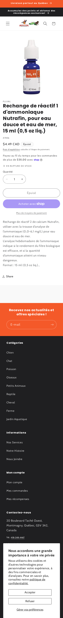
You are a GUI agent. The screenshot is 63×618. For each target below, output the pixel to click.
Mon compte (14, 482)
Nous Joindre (14, 459)
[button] (8, 23)
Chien (10, 352)
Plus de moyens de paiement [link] (31, 213)
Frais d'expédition (11, 149)
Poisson (11, 369)
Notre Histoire (15, 450)
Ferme (10, 410)
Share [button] (9, 276)
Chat (9, 360)
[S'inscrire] (52, 324)
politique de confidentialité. (26, 581)
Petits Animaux (16, 385)
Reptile (11, 394)
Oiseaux (11, 377)
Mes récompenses (17, 499)
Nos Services (14, 442)
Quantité (8, 171)
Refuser (30, 601)
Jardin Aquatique (16, 419)
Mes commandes (17, 490)
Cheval (10, 402)
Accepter (30, 592)
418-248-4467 (18, 537)
